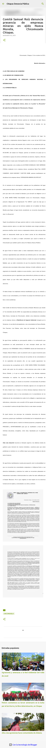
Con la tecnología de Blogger (24, 745)
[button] (4, 40)
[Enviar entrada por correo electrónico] (4, 611)
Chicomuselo (9, 613)
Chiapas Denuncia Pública (18, 4)
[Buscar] (42, 4)
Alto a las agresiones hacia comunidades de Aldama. (22, 733)
